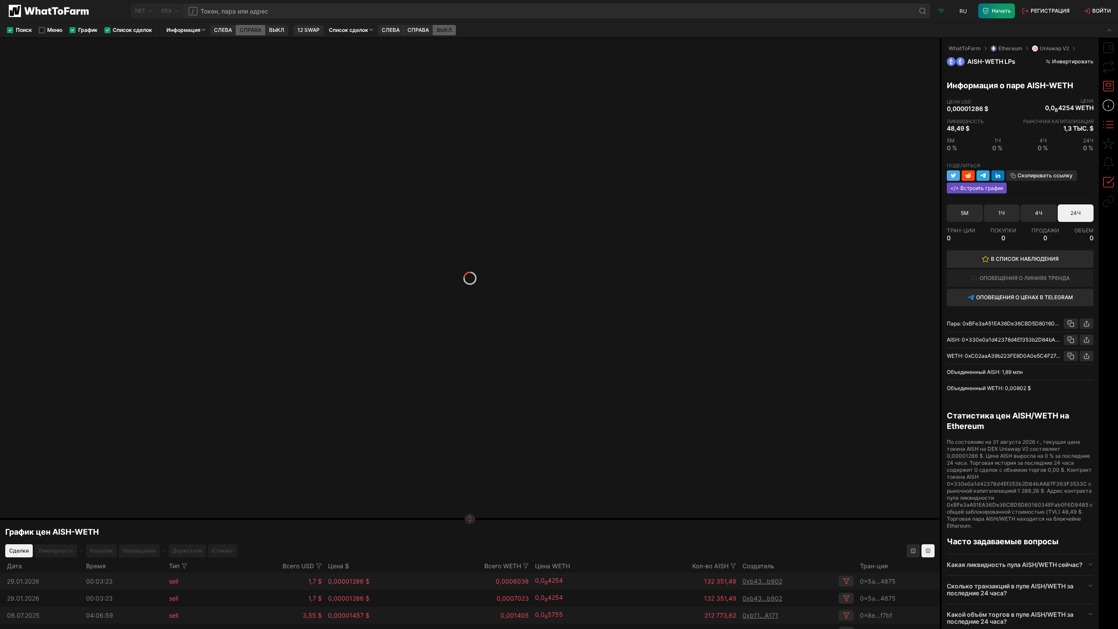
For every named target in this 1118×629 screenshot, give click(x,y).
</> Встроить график (976, 188)
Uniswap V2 (1054, 48)
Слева (223, 30)
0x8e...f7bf (876, 615)
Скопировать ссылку (1045, 175)
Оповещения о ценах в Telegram (1024, 297)
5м (965, 213)
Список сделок (348, 30)
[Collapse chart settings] (1109, 30)
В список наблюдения (1025, 259)
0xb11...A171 (760, 615)
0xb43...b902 (762, 581)
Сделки (19, 550)
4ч (1038, 213)
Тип (174, 566)
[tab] (1108, 47)
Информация (183, 30)
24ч (1075, 213)
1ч (1001, 213)
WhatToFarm (965, 48)
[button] (1020, 564)
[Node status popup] (941, 11)
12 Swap (308, 30)
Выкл (276, 30)
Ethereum (1010, 48)
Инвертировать (1073, 61)
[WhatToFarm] (51, 11)
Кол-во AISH (710, 566)
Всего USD (298, 566)
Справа (250, 30)
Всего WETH (502, 566)
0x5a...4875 (878, 581)
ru (963, 11)
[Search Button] (922, 10)
